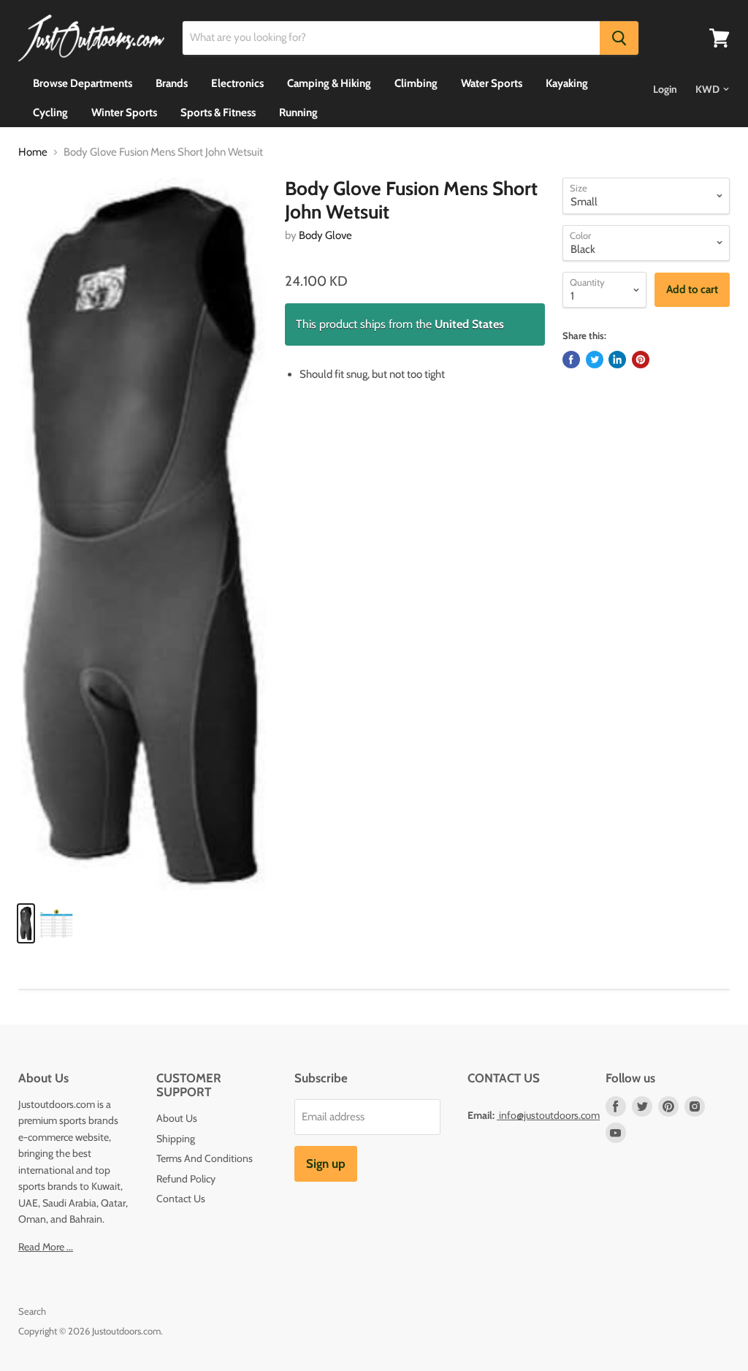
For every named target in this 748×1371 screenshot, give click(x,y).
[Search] (619, 38)
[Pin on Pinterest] (640, 359)
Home (32, 152)
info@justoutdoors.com (549, 1115)
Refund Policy (185, 1178)
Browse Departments (82, 83)
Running (298, 112)
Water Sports (491, 83)
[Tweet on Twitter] (594, 359)
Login (665, 89)
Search (32, 1311)
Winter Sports (124, 112)
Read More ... (45, 1246)
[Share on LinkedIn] (617, 359)
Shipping (175, 1138)
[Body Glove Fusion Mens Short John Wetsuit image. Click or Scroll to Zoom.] (142, 534)
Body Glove (325, 235)
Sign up (326, 1163)
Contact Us (180, 1198)
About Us (176, 1118)
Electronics (237, 83)
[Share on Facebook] (571, 359)
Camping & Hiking (329, 83)
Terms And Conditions (204, 1158)
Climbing (416, 83)
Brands (172, 83)
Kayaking (567, 83)
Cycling (50, 112)
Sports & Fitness (218, 112)
